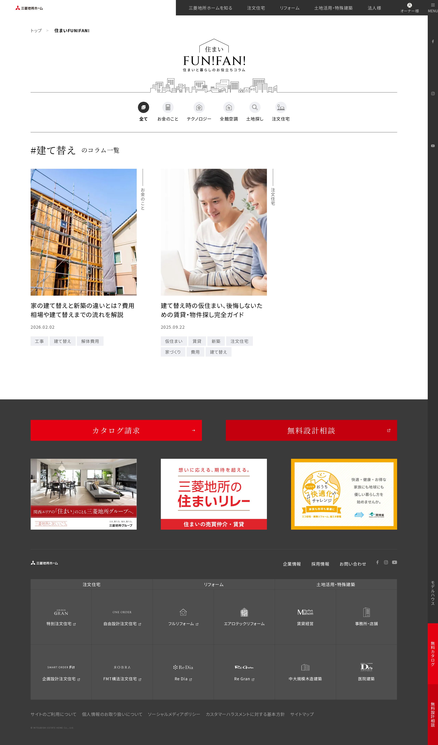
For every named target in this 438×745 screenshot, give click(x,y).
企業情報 (292, 564)
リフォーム (290, 8)
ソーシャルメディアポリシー (174, 714)
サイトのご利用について (54, 714)
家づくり (173, 352)
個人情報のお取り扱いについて (112, 714)
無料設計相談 (311, 430)
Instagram (433, 94)
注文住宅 (256, 8)
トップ (36, 30)
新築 (216, 341)
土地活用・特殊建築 (333, 8)
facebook (433, 41)
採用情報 (320, 564)
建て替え (62, 341)
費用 (195, 352)
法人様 (374, 8)
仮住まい (174, 341)
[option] (84, 494)
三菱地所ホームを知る (210, 8)
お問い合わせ (353, 564)
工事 (39, 341)
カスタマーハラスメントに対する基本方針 (245, 714)
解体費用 (90, 341)
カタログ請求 (116, 430)
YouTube (433, 146)
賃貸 (197, 341)
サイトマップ (302, 714)
